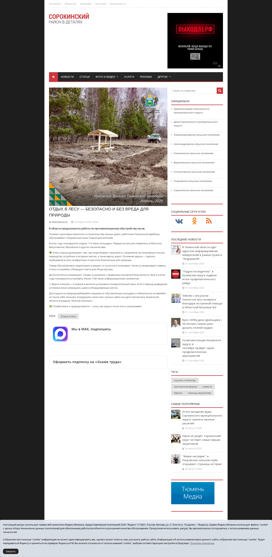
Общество (70, 3)
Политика (55, 3)
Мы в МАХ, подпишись (91, 329)
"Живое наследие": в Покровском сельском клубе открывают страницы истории (201, 460)
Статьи (85, 76)
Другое (163, 76)
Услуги (129, 76)
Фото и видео (105, 76)
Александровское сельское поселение (196, 144)
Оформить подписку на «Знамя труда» (87, 362)
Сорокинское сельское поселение (193, 190)
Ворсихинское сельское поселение (194, 162)
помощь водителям (199, 393)
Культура (100, 3)
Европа (178, 393)
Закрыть (11, 551)
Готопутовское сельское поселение (194, 171)
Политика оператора (202, 543)
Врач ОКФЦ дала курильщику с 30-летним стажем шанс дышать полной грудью (202, 323)
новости (207, 386)
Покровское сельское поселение (193, 181)
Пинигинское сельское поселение (193, 153)
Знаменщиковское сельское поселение (197, 134)
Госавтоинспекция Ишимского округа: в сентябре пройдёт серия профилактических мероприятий (201, 348)
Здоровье (86, 3)
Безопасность (118, 3)
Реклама (146, 76)
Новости (67, 76)
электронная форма (185, 386)
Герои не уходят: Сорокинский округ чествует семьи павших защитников (201, 439)
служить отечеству (185, 380)
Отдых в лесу (68, 316)
